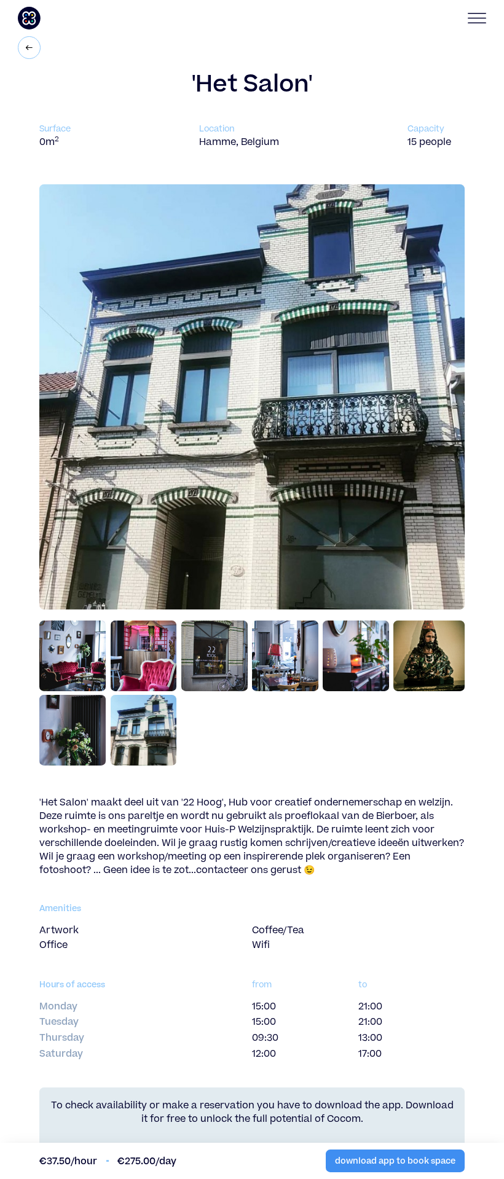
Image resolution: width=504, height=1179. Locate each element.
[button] (472, 18)
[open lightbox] (74, 656)
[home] (73, 18)
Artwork (59, 930)
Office (53, 945)
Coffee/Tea (278, 930)
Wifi (261, 945)
